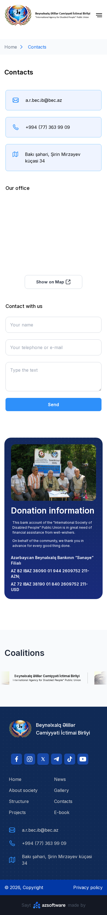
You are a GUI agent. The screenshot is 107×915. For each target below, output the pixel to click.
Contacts (63, 801)
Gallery (61, 790)
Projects (17, 812)
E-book (61, 812)
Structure (19, 801)
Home (10, 47)
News (60, 779)
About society (23, 790)
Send (53, 404)
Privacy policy (88, 887)
